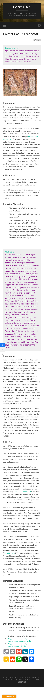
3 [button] (14, 441)
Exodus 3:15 (33, 136)
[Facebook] (2, 345)
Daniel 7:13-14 (9, 553)
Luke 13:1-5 (26, 491)
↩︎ (37, 636)
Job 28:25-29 (8, 139)
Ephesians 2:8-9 (10, 680)
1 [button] (18, 47)
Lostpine (22, 7)
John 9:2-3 (17, 491)
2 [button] (15, 102)
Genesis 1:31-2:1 (11, 48)
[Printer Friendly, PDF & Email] (37, 40)
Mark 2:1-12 (9, 252)
